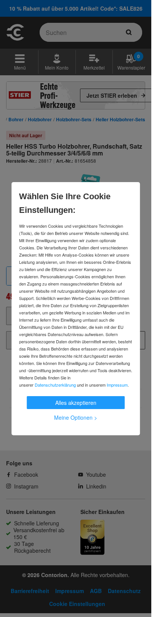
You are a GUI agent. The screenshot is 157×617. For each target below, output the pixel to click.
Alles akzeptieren (75, 402)
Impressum (117, 385)
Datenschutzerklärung (55, 385)
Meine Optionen (75, 417)
